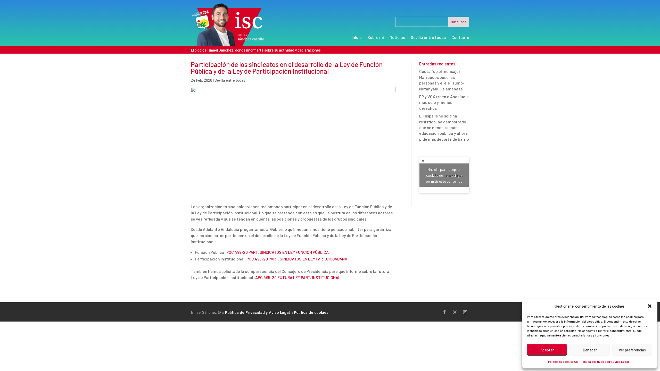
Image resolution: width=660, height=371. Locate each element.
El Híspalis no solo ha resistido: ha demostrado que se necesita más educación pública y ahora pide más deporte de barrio (444, 127)
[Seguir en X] (455, 312)
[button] (649, 306)
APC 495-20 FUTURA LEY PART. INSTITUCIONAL (298, 277)
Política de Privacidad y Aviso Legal (605, 361)
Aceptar (547, 350)
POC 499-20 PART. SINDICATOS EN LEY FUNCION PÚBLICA (277, 252)
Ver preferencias (632, 350)
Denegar (590, 350)
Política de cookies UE (563, 361)
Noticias (397, 38)
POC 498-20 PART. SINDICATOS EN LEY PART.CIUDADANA (296, 258)
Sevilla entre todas (428, 38)
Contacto (460, 38)
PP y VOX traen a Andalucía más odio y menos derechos (444, 102)
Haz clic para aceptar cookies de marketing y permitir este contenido (444, 175)
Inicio (357, 38)
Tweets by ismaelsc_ (444, 175)
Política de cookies (311, 312)
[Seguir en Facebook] (444, 312)
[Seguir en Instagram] (465, 312)
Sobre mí (375, 38)
